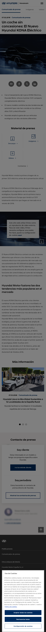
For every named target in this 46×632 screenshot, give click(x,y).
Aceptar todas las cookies (23, 612)
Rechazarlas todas (23, 619)
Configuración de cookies (23, 626)
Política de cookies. (11, 607)
